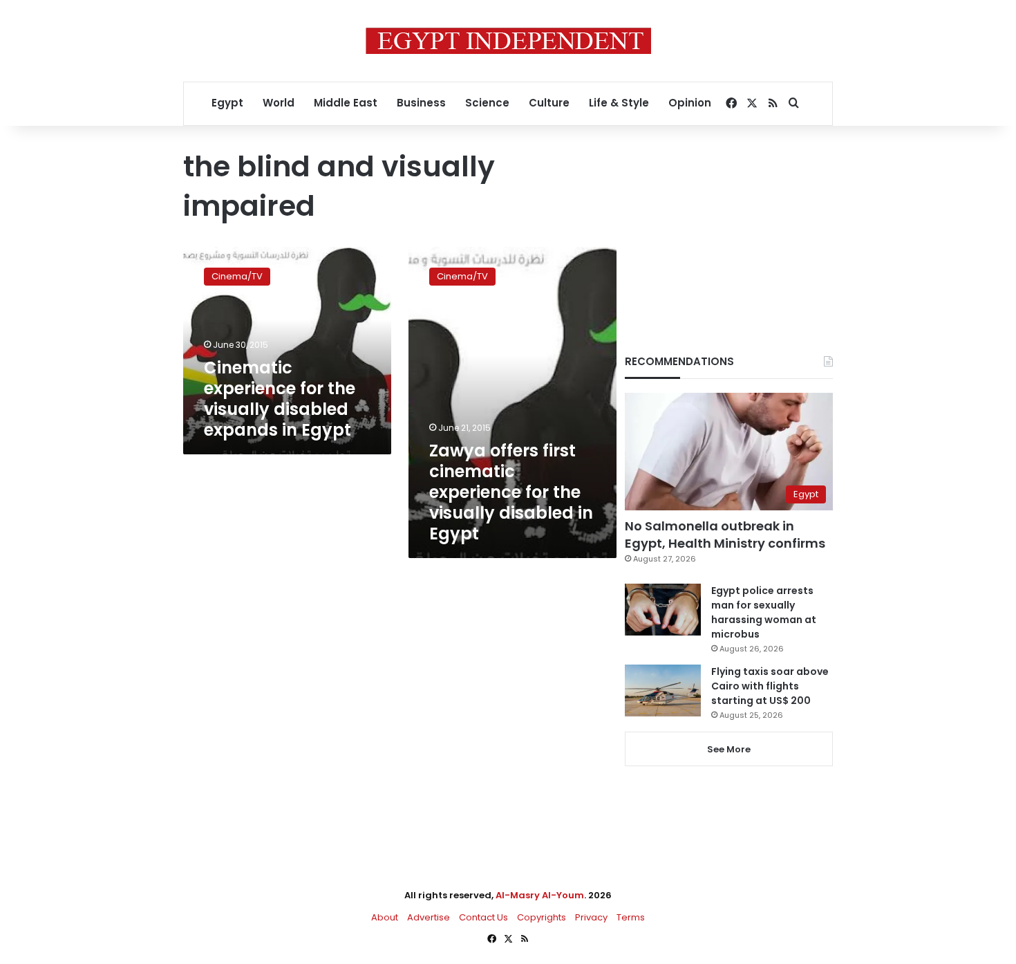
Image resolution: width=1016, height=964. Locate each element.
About (384, 917)
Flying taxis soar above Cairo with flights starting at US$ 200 (770, 686)
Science (487, 102)
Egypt (227, 102)
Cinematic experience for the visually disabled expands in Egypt (279, 398)
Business (421, 102)
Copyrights (541, 917)
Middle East (345, 102)
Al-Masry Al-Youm (540, 895)
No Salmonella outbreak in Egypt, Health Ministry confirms (725, 534)
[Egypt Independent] (508, 41)
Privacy (591, 917)
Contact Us (483, 917)
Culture (549, 102)
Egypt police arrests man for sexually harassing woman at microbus (763, 612)
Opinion (689, 102)
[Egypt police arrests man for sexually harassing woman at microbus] (663, 610)
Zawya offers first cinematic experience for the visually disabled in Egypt (511, 492)
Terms (631, 917)
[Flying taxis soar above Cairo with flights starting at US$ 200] (663, 690)
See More (729, 749)
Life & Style (619, 102)
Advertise (428, 917)
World (278, 102)
